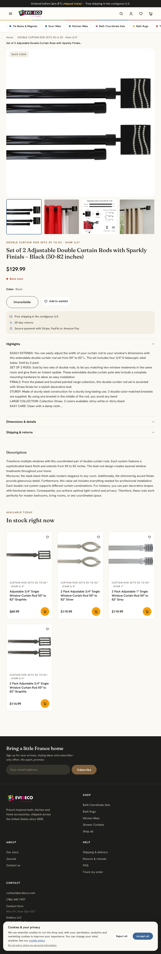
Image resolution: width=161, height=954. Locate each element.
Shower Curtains (93, 824)
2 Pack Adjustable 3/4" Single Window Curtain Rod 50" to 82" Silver (80, 595)
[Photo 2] (61, 216)
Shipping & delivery (95, 852)
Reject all (122, 936)
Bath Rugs (142, 26)
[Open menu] (10, 13)
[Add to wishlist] (47, 536)
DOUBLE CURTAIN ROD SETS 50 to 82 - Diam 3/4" (47, 37)
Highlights (13, 344)
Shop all (88, 831)
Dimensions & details (21, 422)
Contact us (13, 865)
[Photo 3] (99, 216)
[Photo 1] (24, 216)
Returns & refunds (94, 859)
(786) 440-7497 (15, 899)
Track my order (93, 872)
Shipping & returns (19, 432)
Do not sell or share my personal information (32, 945)
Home (9, 37)
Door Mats (54, 26)
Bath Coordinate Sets (112, 26)
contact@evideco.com (20, 893)
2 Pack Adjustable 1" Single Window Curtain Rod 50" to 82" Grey (130, 595)
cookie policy (37, 940)
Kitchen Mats (80, 26)
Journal (11, 859)
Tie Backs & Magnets (25, 26)
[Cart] (150, 13)
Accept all (142, 936)
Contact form (14, 906)
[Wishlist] (141, 13)
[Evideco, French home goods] (30, 13)
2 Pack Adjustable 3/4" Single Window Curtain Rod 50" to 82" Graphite (29, 687)
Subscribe (84, 770)
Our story (12, 852)
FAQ (85, 865)
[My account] (131, 13)
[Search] (121, 13)
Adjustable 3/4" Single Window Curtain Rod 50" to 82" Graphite (28, 595)
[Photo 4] (137, 216)
